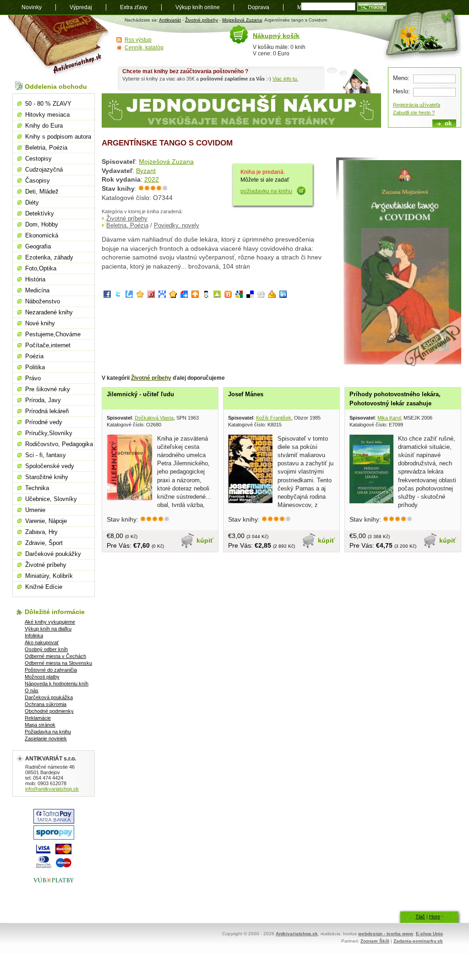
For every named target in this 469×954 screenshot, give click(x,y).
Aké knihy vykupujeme (50, 622)
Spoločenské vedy (49, 466)
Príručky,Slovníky (48, 433)
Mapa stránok (40, 725)
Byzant (146, 170)
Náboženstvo (42, 301)
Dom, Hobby (41, 224)
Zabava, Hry (41, 531)
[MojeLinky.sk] (173, 295)
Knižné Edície (43, 586)
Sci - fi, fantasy (45, 455)
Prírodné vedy (43, 422)
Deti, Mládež (42, 191)
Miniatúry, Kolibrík (49, 575)
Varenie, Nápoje (46, 520)
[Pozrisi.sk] (206, 295)
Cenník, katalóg (144, 47)
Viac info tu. (285, 78)
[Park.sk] (195, 295)
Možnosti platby (42, 676)
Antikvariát (170, 19)
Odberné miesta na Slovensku (58, 663)
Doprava (258, 7)
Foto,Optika (40, 268)
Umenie (35, 510)
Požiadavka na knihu (48, 731)
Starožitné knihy (46, 477)
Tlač (420, 916)
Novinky (32, 7)
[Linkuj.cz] (129, 295)
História (35, 279)
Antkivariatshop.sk (297, 933)
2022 (151, 179)
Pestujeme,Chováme (53, 334)
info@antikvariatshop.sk (52, 789)
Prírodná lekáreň (47, 411)
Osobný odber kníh (46, 649)
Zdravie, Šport (44, 542)
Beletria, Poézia (127, 225)
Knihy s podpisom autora (58, 136)
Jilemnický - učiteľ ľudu (140, 394)
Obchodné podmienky (49, 711)
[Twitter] (118, 295)
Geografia (38, 246)
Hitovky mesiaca (47, 114)
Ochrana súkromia (45, 704)
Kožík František (273, 417)
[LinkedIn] (283, 295)
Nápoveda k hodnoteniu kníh (56, 683)
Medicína (37, 290)
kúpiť (204, 540)
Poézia (34, 356)
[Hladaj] (372, 6)
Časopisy (37, 180)
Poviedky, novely (176, 225)
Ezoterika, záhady (49, 257)
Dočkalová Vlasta (154, 417)
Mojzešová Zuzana (242, 19)
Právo (33, 378)
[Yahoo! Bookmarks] (272, 295)
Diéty (32, 202)
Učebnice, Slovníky (51, 499)
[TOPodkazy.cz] (162, 295)
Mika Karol (389, 417)
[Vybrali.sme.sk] (184, 295)
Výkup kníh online (197, 7)
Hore (434, 916)
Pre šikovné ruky (47, 389)
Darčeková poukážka (49, 697)
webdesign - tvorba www (385, 933)
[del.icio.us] (250, 295)
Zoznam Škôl (374, 940)
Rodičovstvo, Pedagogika (59, 444)
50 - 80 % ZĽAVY (48, 103)
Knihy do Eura (44, 125)
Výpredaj (81, 7)
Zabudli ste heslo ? (414, 112)
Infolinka (34, 635)
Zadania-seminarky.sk (418, 940)
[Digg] (261, 295)
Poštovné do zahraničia (51, 670)
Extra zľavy (133, 7)
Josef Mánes (245, 394)
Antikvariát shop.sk (59, 46)
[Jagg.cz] (140, 295)
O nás (31, 690)
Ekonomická (41, 235)
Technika (37, 488)
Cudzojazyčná (44, 169)
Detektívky (39, 213)
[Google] (239, 295)
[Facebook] (107, 295)
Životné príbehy (201, 19)
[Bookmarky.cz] (151, 295)
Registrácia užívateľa (416, 105)
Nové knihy (40, 323)
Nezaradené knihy (49, 312)
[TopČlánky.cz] (217, 295)
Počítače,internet (48, 345)
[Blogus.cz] (228, 295)
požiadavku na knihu (266, 191)
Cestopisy (38, 158)
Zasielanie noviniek (46, 738)
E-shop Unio (429, 933)
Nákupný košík (276, 35)
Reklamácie (38, 718)
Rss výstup (138, 40)
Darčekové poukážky (53, 553)
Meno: (401, 78)
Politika (35, 367)
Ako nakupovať (42, 642)
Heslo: (401, 91)
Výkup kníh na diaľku (48, 628)
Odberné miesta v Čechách (55, 656)
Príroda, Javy (43, 400)
